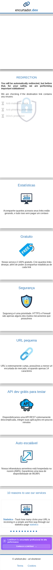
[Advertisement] (26, 42)
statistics (34, 524)
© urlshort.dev (19, 559)
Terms (20, 566)
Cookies (32, 566)
